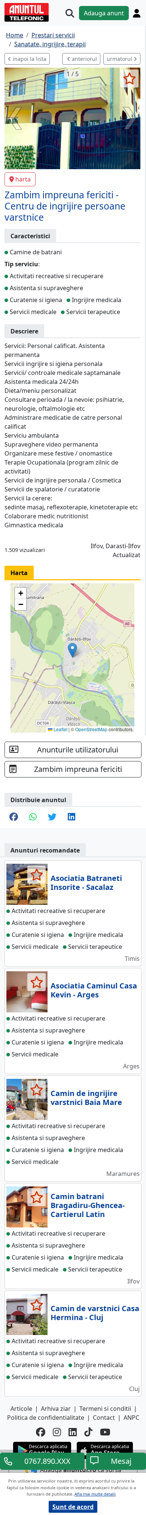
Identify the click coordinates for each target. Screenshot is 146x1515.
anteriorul (83, 58)
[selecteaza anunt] (129, 78)
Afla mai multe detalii (95, 1494)
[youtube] (105, 1432)
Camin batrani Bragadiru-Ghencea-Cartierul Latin (88, 1205)
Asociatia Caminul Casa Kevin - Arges (94, 990)
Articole (21, 1408)
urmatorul (120, 58)
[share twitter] (52, 817)
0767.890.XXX (47, 1461)
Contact (104, 1417)
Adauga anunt (104, 13)
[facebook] (40, 1432)
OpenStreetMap (91, 729)
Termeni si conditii (105, 1408)
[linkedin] (73, 1432)
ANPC (131, 1417)
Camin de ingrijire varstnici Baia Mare (86, 1097)
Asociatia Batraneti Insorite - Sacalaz (86, 882)
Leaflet (59, 729)
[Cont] (137, 13)
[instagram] (57, 1432)
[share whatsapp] (33, 817)
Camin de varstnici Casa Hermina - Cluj (95, 1312)
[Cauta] (70, 13)
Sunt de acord (73, 1507)
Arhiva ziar (56, 1408)
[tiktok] (88, 1432)
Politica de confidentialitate (45, 1417)
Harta (19, 573)
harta (23, 179)
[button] (72, 650)
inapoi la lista (28, 58)
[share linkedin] (71, 817)
